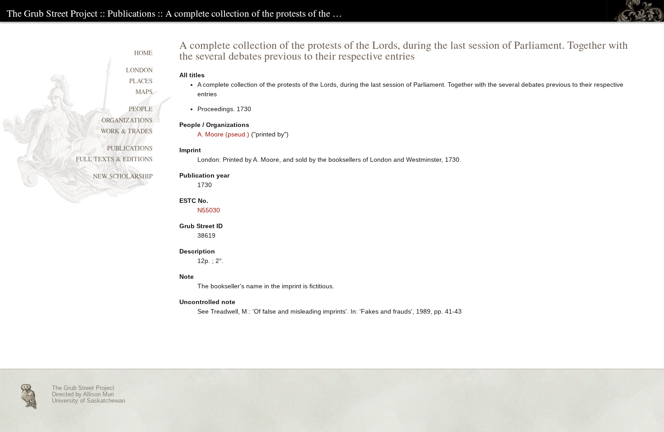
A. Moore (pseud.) (223, 134)
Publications (131, 13)
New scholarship (123, 176)
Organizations (127, 120)
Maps (144, 91)
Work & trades (127, 131)
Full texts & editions (114, 159)
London (139, 70)
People (141, 108)
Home (143, 52)
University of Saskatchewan (88, 401)
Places (141, 80)
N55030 (208, 210)
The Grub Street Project (52, 13)
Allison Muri (98, 394)
